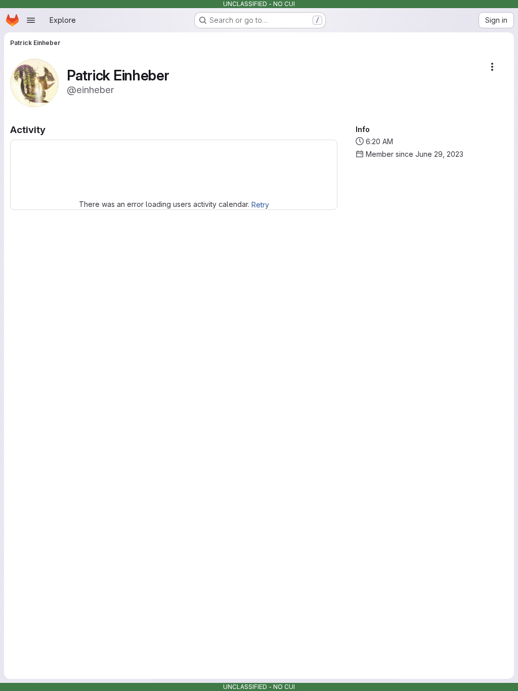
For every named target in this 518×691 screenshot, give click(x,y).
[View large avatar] (34, 82)
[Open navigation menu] (31, 20)
